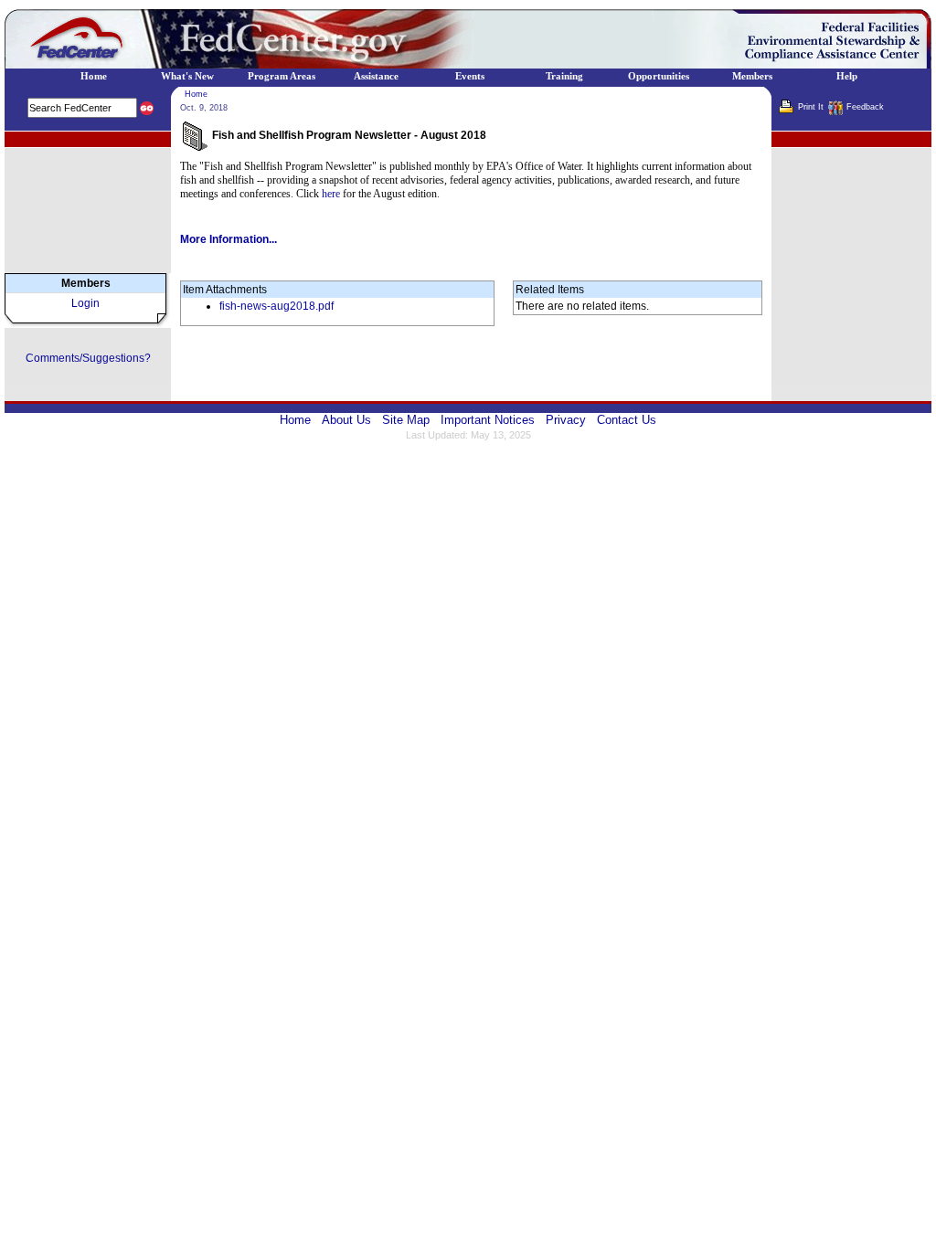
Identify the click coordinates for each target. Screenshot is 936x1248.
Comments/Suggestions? (88, 358)
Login (85, 303)
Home (196, 94)
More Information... (228, 239)
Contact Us (626, 420)
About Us (346, 420)
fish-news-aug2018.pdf (276, 306)
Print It (811, 106)
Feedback (865, 106)
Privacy (566, 420)
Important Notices (488, 420)
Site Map (406, 420)
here (331, 193)
